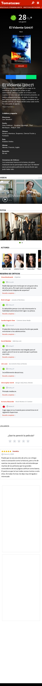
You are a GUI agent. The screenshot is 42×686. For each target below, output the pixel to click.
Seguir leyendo (7, 107)
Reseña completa (8, 293)
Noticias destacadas (32, 7)
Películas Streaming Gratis (11, 7)
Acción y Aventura (8, 133)
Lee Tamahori (7, 119)
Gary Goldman (7, 125)
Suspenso (19, 133)
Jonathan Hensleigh (21, 125)
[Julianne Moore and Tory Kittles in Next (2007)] (21, 240)
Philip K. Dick (15, 127)
